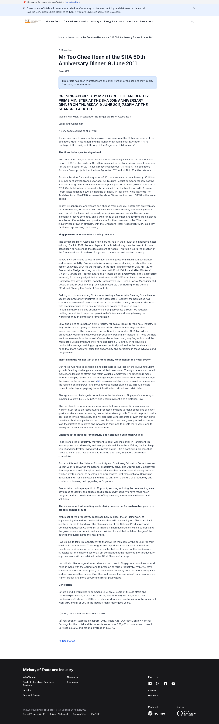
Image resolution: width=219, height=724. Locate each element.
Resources (72, 682)
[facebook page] (165, 683)
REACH (94, 714)
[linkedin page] (150, 683)
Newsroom (132, 21)
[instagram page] (158, 683)
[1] (66, 273)
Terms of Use (79, 714)
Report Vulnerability (32, 714)
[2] (98, 381)
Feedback (153, 695)
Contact (152, 690)
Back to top (68, 640)
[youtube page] (173, 683)
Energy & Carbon (31, 695)
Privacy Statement (59, 714)
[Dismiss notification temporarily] (194, 8)
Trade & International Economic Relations (38, 683)
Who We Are (29, 677)
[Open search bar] (192, 21)
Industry (27, 690)
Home (61, 37)
